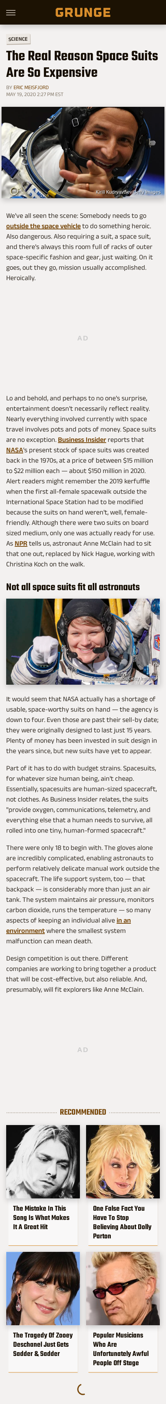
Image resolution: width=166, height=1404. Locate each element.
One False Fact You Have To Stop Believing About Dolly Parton (122, 1222)
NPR (21, 543)
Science (18, 38)
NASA (14, 450)
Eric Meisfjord (31, 87)
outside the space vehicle (43, 226)
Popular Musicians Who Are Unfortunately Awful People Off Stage (121, 1349)
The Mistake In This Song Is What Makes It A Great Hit (41, 1217)
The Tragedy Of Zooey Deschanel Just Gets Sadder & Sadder (43, 1344)
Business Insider (82, 439)
